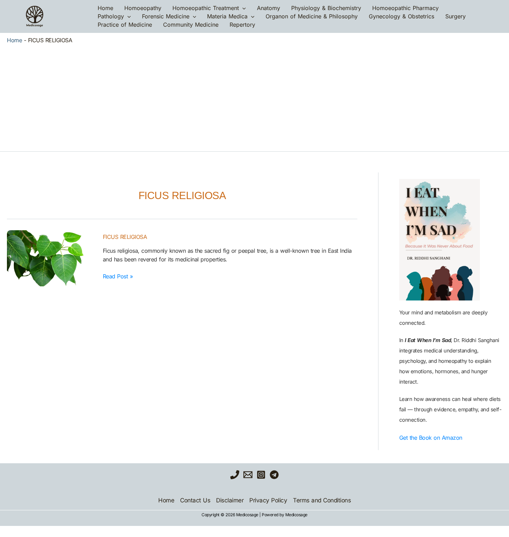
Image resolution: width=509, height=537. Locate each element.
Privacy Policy (268, 500)
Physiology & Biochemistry (326, 8)
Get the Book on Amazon (430, 437)
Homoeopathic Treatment (205, 8)
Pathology (111, 16)
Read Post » (118, 276)
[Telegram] (274, 474)
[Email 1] (247, 474)
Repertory (242, 24)
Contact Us (195, 500)
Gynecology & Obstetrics (401, 16)
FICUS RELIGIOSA (125, 236)
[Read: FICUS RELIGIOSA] (51, 258)
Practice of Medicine (125, 24)
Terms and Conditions (322, 500)
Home (105, 8)
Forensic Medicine (165, 16)
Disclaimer (229, 500)
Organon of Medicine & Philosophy (312, 16)
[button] (242, 8)
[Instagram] (261, 474)
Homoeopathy (142, 8)
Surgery (455, 16)
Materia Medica (227, 16)
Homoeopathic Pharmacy (405, 8)
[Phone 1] (234, 474)
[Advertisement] (254, 95)
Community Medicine (190, 24)
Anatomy (268, 8)
